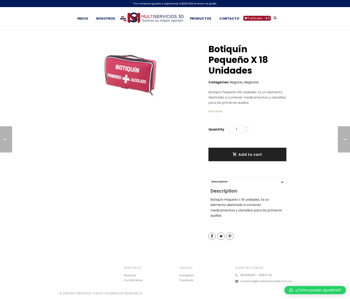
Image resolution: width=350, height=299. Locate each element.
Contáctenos (133, 280)
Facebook (186, 280)
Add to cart (250, 154)
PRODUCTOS (200, 18)
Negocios (251, 82)
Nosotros (130, 275)
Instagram (186, 275)
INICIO (82, 18)
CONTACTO (229, 18)
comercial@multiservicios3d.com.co (266, 281)
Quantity (216, 129)
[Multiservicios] (152, 18)
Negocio (235, 82)
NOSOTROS (105, 18)
